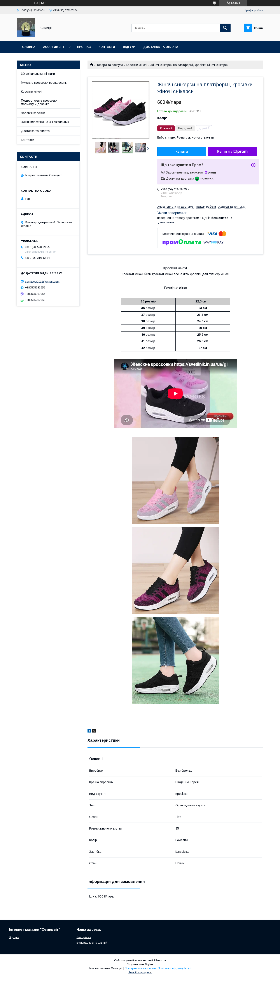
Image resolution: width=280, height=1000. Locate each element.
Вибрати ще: (185, 137)
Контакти (107, 47)
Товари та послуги (109, 65)
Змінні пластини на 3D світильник (45, 122)
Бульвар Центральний (92, 942)
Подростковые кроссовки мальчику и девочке (39, 102)
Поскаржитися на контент (140, 968)
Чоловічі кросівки (33, 113)
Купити (181, 151)
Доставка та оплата (160, 47)
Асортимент (54, 47)
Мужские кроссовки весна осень (44, 82)
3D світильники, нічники (38, 73)
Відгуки (129, 47)
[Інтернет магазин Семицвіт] (26, 35)
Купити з (224, 151)
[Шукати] (225, 28)
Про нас (84, 47)
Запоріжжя (84, 937)
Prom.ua (161, 960)
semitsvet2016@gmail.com (42, 281)
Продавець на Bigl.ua (140, 964)
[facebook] (89, 731)
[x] (94, 731)
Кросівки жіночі (136, 65)
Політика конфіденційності (174, 968)
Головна (28, 47)
